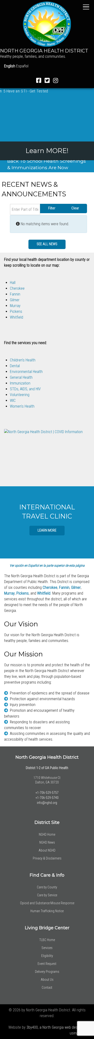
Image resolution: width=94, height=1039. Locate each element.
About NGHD (47, 850)
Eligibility (47, 956)
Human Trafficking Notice (47, 911)
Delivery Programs (47, 972)
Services (47, 948)
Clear (75, 208)
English (9, 66)
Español (22, 66)
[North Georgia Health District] (47, 24)
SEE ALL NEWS (47, 244)
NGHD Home (47, 834)
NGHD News (47, 842)
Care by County (47, 887)
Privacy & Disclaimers (47, 858)
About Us (47, 979)
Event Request (47, 964)
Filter (51, 208)
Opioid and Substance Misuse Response (47, 903)
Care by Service (47, 895)
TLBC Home (47, 940)
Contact (47, 987)
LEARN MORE (47, 530)
